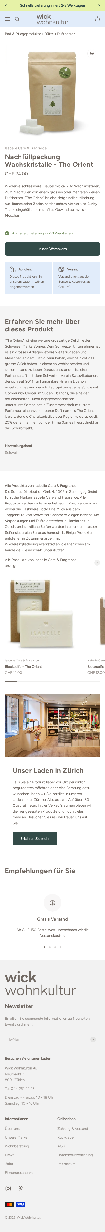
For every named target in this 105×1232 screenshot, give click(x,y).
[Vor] (99, 5)
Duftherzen (66, 34)
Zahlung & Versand (72, 1128)
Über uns (12, 1128)
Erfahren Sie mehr (35, 838)
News (9, 1155)
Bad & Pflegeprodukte (23, 34)
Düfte (49, 34)
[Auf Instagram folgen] (8, 1188)
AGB (61, 1146)
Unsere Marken (17, 1137)
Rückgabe (65, 1137)
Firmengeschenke (19, 1172)
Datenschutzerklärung (75, 1155)
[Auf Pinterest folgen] (20, 1188)
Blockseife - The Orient (23, 666)
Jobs (9, 1164)
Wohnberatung (17, 1146)
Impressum (66, 1164)
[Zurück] (6, 5)
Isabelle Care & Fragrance (26, 148)
